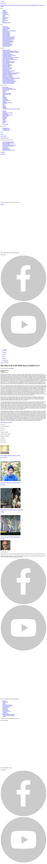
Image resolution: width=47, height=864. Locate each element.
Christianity (5, 98)
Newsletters (2, 152)
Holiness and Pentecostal (7, 102)
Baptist (4, 96)
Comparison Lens (6, 128)
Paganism (4, 111)
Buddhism (4, 97)
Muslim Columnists (6, 66)
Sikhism (4, 119)
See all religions (5, 124)
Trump (4, 356)
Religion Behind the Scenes (8, 114)
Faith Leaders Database (7, 93)
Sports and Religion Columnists (8, 79)
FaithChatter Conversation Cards (9, 150)
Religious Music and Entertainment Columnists (11, 78)
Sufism (4, 120)
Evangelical (14, 5)
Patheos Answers (6, 90)
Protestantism (5, 113)
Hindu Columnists (6, 60)
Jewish (26, 5)
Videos (4, 92)
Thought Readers (3, 136)
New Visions (38, 5)
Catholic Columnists (6, 53)
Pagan (4, 21)
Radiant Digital (5, 713)
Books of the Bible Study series (8, 142)
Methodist (4, 107)
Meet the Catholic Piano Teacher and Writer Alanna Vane (10, 482)
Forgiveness (5, 350)
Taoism (4, 122)
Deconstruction (5, 360)
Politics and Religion (6, 34)
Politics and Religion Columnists (9, 70)
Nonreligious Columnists (7, 68)
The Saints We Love (6, 149)
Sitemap (4, 716)
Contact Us (5, 712)
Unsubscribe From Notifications (8, 715)
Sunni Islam (5, 121)
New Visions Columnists (7, 67)
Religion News (5, 26)
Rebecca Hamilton (3, 457)
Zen (3, 123)
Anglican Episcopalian (7, 94)
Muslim (34, 5)
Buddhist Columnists (6, 50)
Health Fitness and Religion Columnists (10, 59)
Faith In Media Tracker (4, 137)
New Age (4, 110)
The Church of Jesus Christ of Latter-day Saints (11, 108)
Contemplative (9, 5)
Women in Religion (6, 35)
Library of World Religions (8, 88)
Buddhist (2, 5)
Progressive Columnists (7, 71)
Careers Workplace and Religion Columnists (11, 52)
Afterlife (4, 354)
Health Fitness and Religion (8, 42)
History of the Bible (6, 143)
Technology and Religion (7, 45)
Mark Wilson (2, 484)
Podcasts (4, 91)
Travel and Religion (6, 46)
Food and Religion (6, 27)
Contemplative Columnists (7, 54)
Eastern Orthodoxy (6, 100)
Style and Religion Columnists (8, 80)
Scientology (5, 116)
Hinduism (4, 101)
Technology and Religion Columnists (9, 81)
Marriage (4, 352)
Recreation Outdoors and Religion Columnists (11, 72)
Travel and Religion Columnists (8, 82)
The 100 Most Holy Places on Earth (9, 89)
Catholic (5, 5)
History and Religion (6, 32)
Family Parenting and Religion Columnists (10, 57)
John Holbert (11, 368)
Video (1, 132)
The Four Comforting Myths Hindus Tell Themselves (10, 536)
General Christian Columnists (8, 58)
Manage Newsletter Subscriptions (9, 714)
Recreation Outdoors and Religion (9, 36)
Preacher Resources (6, 129)
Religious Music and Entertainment (9, 30)
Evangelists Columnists (7, 56)
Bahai (4, 95)
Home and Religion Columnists (8, 62)
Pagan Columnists (6, 69)
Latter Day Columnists (7, 65)
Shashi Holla (2, 538)
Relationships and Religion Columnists (10, 73)
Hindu (24, 5)
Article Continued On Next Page (6, 422)
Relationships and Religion (7, 44)
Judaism (4, 105)
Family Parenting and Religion (8, 41)
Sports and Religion (6, 28)
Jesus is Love (5, 147)
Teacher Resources (6, 130)
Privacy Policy (5, 709)
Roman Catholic (6, 115)
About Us (4, 700)
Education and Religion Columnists (9, 55)
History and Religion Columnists (9, 61)
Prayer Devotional (6, 148)
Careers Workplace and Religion (9, 38)
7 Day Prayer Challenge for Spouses (9, 144)
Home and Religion (6, 43)
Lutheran (4, 106)
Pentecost (4, 358)
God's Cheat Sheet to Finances (8, 141)
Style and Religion (6, 33)
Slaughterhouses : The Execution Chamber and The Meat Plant (11, 509)
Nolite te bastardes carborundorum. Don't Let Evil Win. (10, 455)
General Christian (19, 5)
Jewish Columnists (6, 63)
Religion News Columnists (7, 74)
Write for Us (5, 708)
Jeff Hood (2, 511)
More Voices (5, 18)
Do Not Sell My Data (7, 711)
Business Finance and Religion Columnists (10, 51)
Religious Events (6, 31)
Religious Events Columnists (8, 76)
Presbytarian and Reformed (8, 112)
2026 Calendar (5, 87)
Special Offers (3, 3)
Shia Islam (5, 117)
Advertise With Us (6, 707)
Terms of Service (6, 710)
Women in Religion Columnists (8, 83)
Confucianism (5, 99)
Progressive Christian (6, 22)
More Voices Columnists (7, 64)
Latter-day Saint (30, 5)
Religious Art (5, 29)
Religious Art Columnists (7, 75)
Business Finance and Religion (8, 37)
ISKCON (4, 103)
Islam (4, 104)
